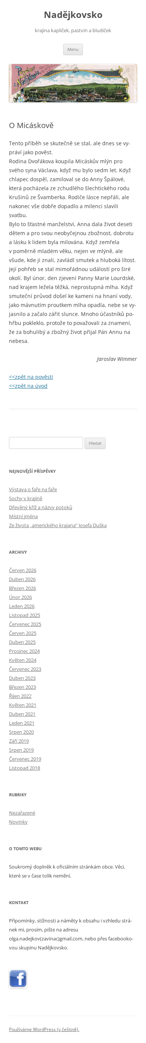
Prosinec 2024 (24, 651)
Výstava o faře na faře (33, 489)
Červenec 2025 (25, 624)
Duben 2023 (22, 678)
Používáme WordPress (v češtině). (44, 1029)
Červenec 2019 (25, 758)
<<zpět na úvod (28, 385)
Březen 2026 (22, 588)
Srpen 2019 (21, 749)
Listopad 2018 (24, 767)
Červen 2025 (22, 633)
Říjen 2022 (20, 696)
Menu (73, 49)
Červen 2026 (22, 570)
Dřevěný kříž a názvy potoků (40, 507)
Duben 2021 (22, 714)
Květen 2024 (22, 660)
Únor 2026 (20, 597)
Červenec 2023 (25, 669)
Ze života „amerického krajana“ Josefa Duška (58, 525)
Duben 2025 (22, 642)
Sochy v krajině (25, 498)
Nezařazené (22, 812)
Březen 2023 (22, 687)
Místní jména (23, 516)
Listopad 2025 (24, 615)
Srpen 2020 (21, 732)
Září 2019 (19, 741)
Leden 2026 (21, 606)
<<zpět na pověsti (31, 376)
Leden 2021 (21, 723)
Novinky (18, 821)
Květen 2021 (22, 705)
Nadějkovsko (73, 15)
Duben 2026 (22, 579)
